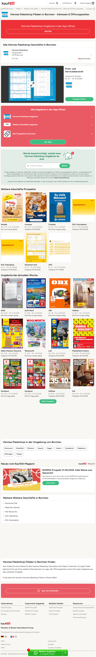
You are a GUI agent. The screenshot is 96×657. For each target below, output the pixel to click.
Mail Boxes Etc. (11, 512)
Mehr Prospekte (48, 401)
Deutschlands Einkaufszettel (83, 608)
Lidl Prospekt (53, 614)
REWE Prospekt (30, 614)
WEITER (48, 31)
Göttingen (8, 454)
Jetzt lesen (50, 483)
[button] (48, 84)
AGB (2, 648)
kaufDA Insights (79, 611)
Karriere (4, 614)
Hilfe (2, 641)
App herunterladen (80, 614)
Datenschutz (5, 644)
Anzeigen (89, 9)
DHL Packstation (12, 520)
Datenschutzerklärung (61, 178)
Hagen (49, 448)
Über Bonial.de (6, 608)
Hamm (58, 448)
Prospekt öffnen (79, 99)
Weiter (65, 166)
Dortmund (8, 448)
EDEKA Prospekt (31, 608)
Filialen (18, 9)
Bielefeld (19, 448)
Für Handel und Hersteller (10, 611)
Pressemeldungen (79, 617)
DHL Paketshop (11, 516)
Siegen (19, 454)
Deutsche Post (11, 503)
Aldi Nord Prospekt (56, 608)
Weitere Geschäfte (31, 9)
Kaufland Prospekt (31, 611)
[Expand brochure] (32, 84)
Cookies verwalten (55, 648)
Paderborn (82, 448)
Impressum (52, 641)
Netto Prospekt (54, 611)
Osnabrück (69, 448)
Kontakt (51, 644)
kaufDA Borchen (7, 9)
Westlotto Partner (12, 507)
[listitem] (12, 211)
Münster (30, 448)
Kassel (40, 448)
